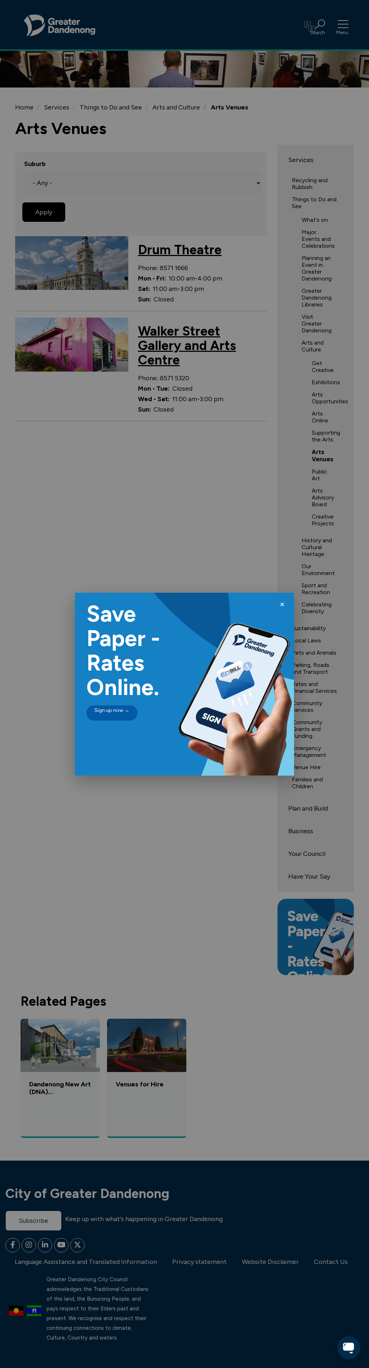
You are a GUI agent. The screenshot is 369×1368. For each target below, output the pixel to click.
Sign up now (111, 710)
